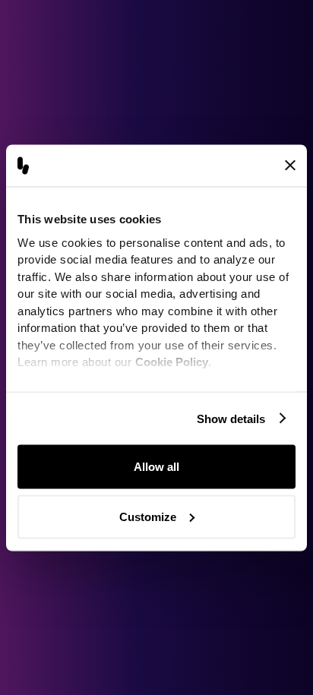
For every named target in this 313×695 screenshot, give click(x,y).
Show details (231, 418)
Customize (147, 516)
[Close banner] (290, 165)
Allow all (156, 466)
